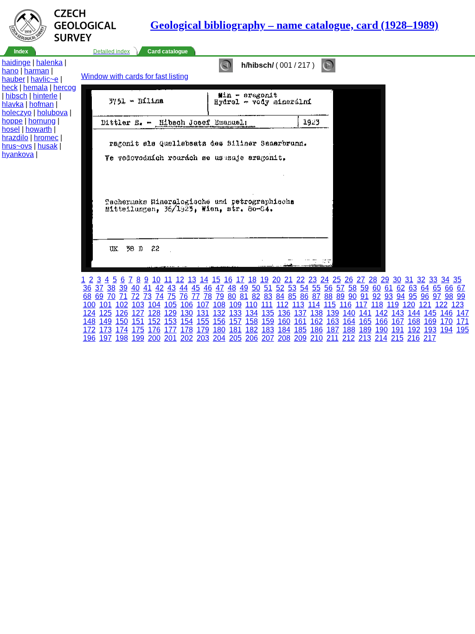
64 (425, 288)
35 (457, 280)
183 (268, 330)
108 (219, 305)
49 (244, 288)
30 (397, 280)
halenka (49, 62)
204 (219, 338)
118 (377, 305)
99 (461, 296)
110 (251, 305)
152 (154, 321)
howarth (39, 129)
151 (138, 321)
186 (316, 330)
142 (381, 313)
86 (304, 296)
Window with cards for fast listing (134, 76)
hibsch (16, 96)
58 (352, 288)
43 (171, 288)
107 (203, 305)
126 (122, 313)
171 (462, 321)
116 (346, 305)
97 (437, 296)
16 (228, 280)
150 (122, 321)
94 (401, 296)
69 (99, 296)
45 (196, 288)
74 (159, 296)
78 (208, 296)
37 (99, 288)
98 (449, 296)
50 (256, 288)
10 (156, 280)
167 (398, 321)
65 (437, 288)
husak (48, 146)
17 (240, 280)
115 (330, 305)
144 (414, 313)
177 (170, 330)
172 (89, 330)
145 (430, 313)
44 (184, 288)
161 (300, 321)
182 (251, 330)
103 (138, 305)
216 (413, 338)
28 (373, 280)
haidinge (16, 62)
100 (89, 305)
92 (376, 296)
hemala (35, 87)
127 (138, 313)
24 (325, 280)
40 (135, 288)
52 (280, 288)
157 (235, 321)
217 (430, 338)
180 (219, 330)
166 (381, 321)
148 (89, 321)
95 (413, 296)
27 (361, 280)
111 (267, 305)
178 (186, 330)
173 (105, 330)
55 (316, 288)
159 (268, 321)
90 (352, 296)
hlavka (13, 104)
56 (328, 288)
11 (168, 280)
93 (389, 296)
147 (462, 313)
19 (264, 280)
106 (186, 305)
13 (192, 280)
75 (171, 296)
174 (122, 330)
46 (208, 288)
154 (186, 321)
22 (300, 280)
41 (147, 288)
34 (445, 280)
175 (138, 330)
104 (154, 305)
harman (36, 71)
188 (349, 330)
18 (252, 280)
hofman (41, 104)
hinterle (45, 96)
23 (312, 280)
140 (349, 313)
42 (159, 288)
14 (204, 280)
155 (203, 321)
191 (398, 330)
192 (414, 330)
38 (111, 288)
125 (105, 313)
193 (430, 330)
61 (389, 288)
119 (393, 305)
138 (316, 313)
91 (364, 296)
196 (89, 338)
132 (219, 313)
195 (462, 330)
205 (235, 338)
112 (282, 305)
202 (186, 338)
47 (220, 288)
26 (349, 280)
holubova (52, 112)
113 (298, 305)
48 (232, 288)
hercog (64, 87)
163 (333, 321)
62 (401, 288)
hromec (46, 138)
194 (446, 330)
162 (316, 321)
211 (333, 338)
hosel (11, 129)
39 (123, 288)
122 (441, 305)
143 (398, 313)
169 (430, 321)
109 (235, 305)
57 (340, 288)
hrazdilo (15, 138)
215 (397, 338)
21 (288, 280)
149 (105, 321)
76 (184, 296)
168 (414, 321)
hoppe (12, 121)
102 (122, 305)
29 (385, 280)
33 (433, 280)
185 (300, 330)
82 (256, 296)
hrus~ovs (17, 146)
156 (219, 321)
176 (154, 330)
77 (196, 296)
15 (216, 280)
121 (425, 305)
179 (203, 330)
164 (349, 321)
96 (425, 296)
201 (170, 338)
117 (361, 305)
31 (409, 280)
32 (421, 280)
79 (220, 296)
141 (365, 313)
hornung (42, 121)
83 (268, 296)
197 (105, 338)
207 (268, 338)
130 (186, 313)
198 (122, 338)
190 (381, 330)
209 (300, 338)
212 (348, 338)
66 (449, 288)
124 (89, 313)
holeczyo (17, 112)
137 (300, 313)
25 (337, 280)
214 (381, 338)
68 (87, 296)
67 (461, 288)
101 (105, 305)
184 (284, 330)
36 (87, 288)
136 (284, 313)
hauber (13, 79)
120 (409, 305)
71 (123, 296)
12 (180, 280)
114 (314, 305)
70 (111, 296)
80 (232, 296)
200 (154, 338)
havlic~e (44, 79)
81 (244, 296)
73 (147, 296)
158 (251, 321)
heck (10, 87)
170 (446, 321)
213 (365, 338)
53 (292, 288)
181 (235, 330)
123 (457, 305)
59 (364, 288)
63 (413, 288)
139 (333, 313)
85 (292, 296)
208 (284, 338)
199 (138, 338)
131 (203, 313)
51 (268, 288)
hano (10, 71)
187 (333, 330)
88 (328, 296)
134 (251, 313)
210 (316, 338)
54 (304, 288)
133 (235, 313)
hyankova (18, 154)
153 (170, 321)
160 (284, 321)
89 (340, 296)
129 (170, 313)
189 (365, 330)
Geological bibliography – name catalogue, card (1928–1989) (294, 25)
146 (446, 313)
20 (276, 280)
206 (251, 338)
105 (170, 305)
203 (203, 338)
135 (268, 313)
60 (376, 288)
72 (135, 296)
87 (316, 296)
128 (154, 313)
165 (365, 321)
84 (280, 296)
